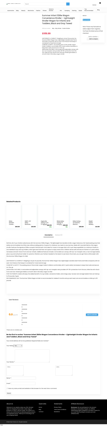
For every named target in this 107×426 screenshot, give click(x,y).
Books (80, 10)
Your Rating (10, 346)
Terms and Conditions (60, 409)
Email (9, 383)
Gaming (74, 10)
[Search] (68, 4)
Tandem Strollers (66, 28)
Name (9, 378)
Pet (61, 10)
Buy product (86, 20)
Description (48, 235)
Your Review (11, 362)
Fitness (45, 10)
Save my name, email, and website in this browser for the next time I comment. (32, 388)
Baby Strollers (58, 28)
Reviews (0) (58, 235)
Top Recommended (89, 9)
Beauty (23, 10)
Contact (41, 411)
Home (40, 407)
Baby (17, 10)
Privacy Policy (57, 407)
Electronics (31, 10)
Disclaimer (57, 411)
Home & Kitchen (51, 9)
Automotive (10, 10)
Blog (98, 10)
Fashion (38, 10)
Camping (67, 10)
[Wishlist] (94, 3)
